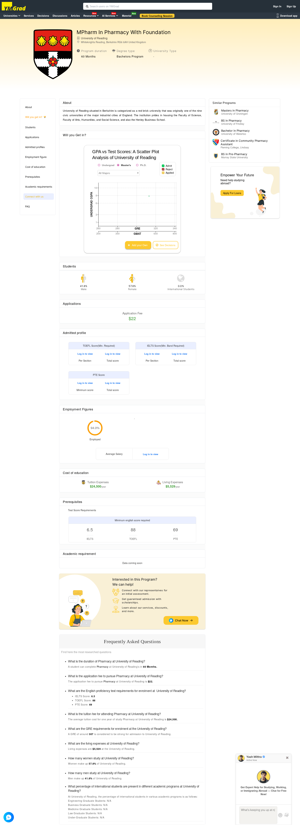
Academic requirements (38, 186)
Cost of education (35, 166)
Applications (32, 137)
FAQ (27, 206)
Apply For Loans (232, 193)
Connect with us (34, 196)
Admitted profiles (35, 147)
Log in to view (85, 353)
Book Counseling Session (157, 16)
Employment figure (36, 156)
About (28, 107)
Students (30, 127)
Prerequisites (32, 176)
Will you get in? (33, 117)
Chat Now (182, 620)
